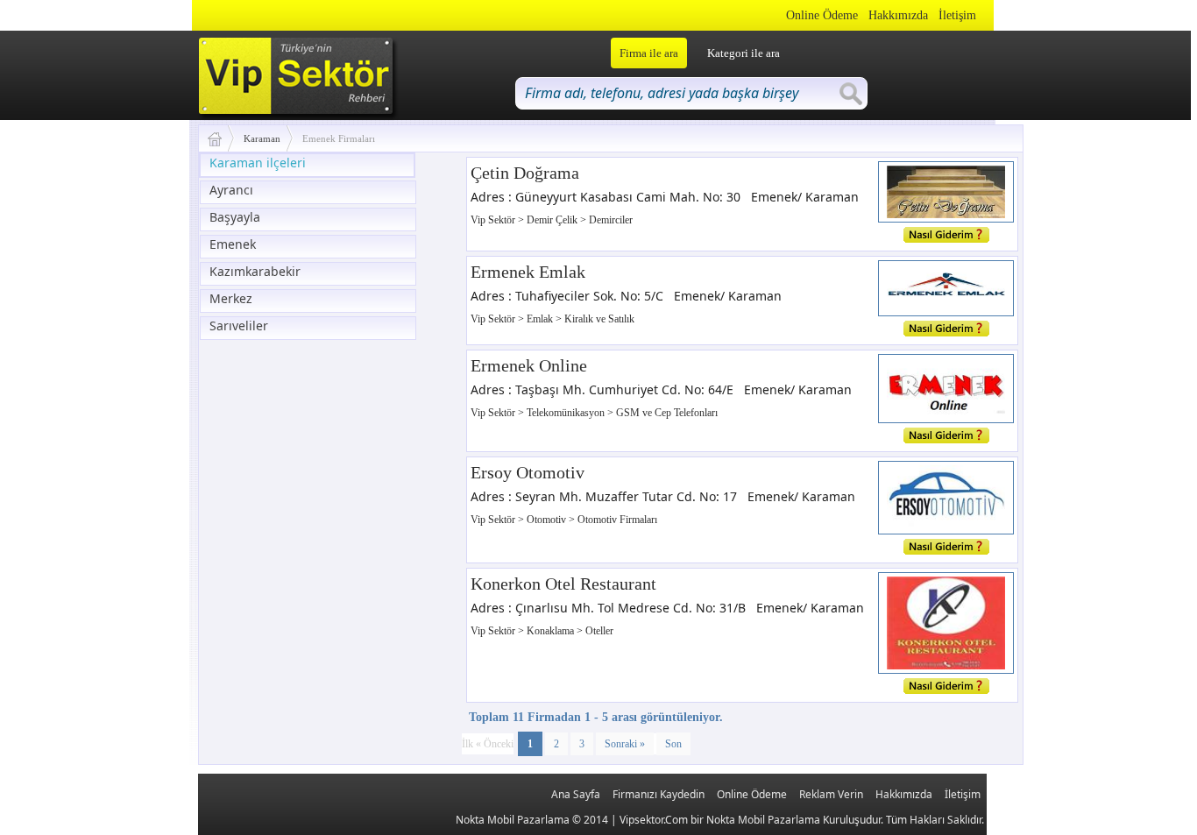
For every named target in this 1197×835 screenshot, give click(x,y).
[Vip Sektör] (221, 138)
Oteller (599, 631)
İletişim (957, 15)
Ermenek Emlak (528, 271)
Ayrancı (231, 189)
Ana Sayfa (575, 794)
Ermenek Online (529, 365)
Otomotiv (548, 519)
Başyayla (234, 217)
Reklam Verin (831, 794)
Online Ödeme (822, 15)
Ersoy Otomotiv (527, 472)
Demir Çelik (553, 220)
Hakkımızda (898, 15)
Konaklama (552, 631)
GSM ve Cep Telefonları (667, 413)
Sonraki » (625, 744)
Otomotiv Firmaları (617, 519)
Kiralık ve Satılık (599, 319)
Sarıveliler (238, 325)
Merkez (230, 298)
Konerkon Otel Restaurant (563, 583)
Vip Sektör (494, 220)
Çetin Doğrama (525, 172)
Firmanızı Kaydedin (659, 794)
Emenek (232, 244)
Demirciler (611, 220)
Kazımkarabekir (255, 271)
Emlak (541, 319)
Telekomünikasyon (567, 413)
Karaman (262, 138)
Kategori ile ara (743, 53)
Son (673, 744)
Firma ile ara (649, 53)
